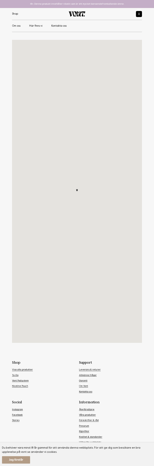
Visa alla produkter (22, 369)
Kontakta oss (59, 26)
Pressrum (84, 426)
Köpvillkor (84, 431)
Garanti (83, 380)
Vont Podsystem (20, 380)
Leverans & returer (90, 369)
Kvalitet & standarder (90, 437)
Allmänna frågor (88, 375)
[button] (77, 190)
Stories (15, 420)
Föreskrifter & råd (89, 420)
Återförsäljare (86, 409)
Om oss (16, 26)
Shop (15, 14)
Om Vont (83, 386)
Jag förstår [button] (16, 459)
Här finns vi (36, 26)
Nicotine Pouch (20, 386)
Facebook (17, 415)
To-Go (15, 375)
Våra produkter (87, 415)
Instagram (17, 409)
